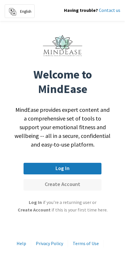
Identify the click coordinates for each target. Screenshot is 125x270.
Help (21, 243)
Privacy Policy (49, 243)
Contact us (109, 10)
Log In (62, 168)
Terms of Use (86, 243)
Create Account (62, 184)
